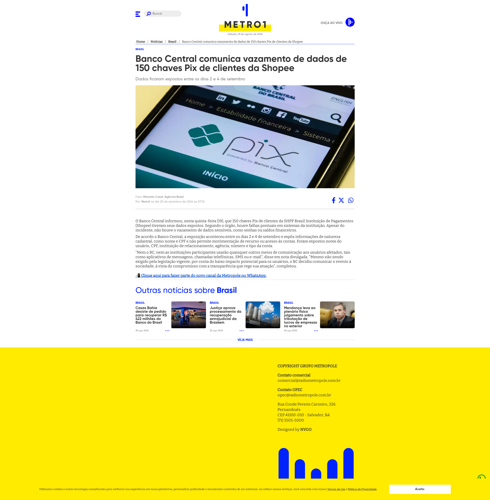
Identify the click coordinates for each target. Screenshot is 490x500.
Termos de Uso (336, 489)
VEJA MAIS (245, 340)
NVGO (306, 429)
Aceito (420, 489)
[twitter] (341, 200)
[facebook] (333, 200)
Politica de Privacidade (362, 489)
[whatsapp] (351, 200)
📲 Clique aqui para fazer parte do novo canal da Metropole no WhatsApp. (201, 275)
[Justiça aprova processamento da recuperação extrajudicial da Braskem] (263, 314)
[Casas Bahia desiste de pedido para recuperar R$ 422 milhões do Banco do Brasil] (188, 314)
